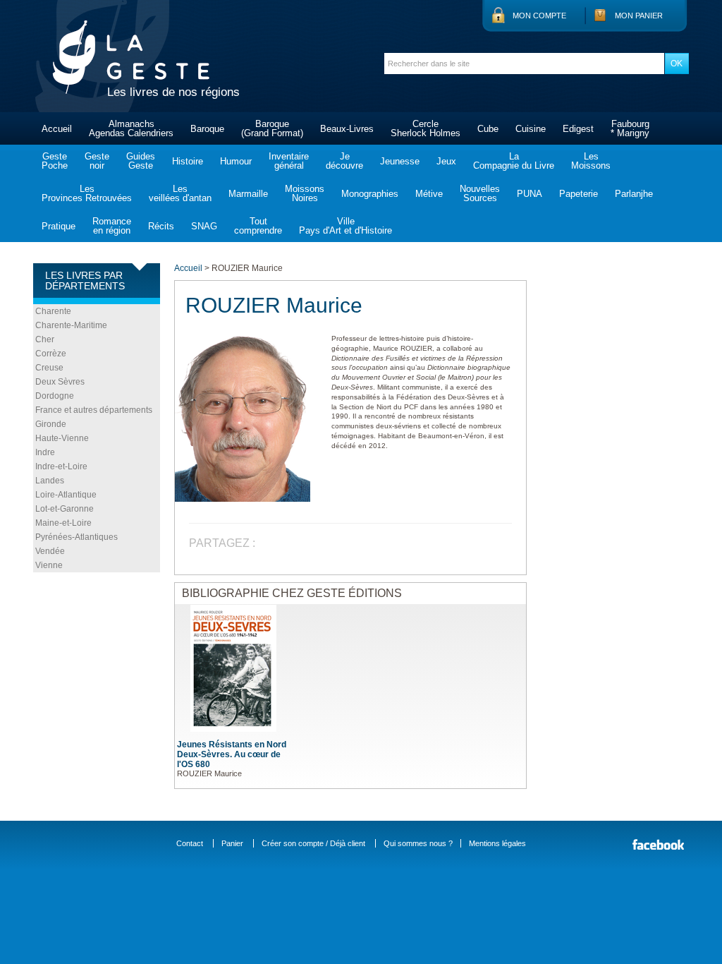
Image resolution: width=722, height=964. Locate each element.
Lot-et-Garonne (64, 509)
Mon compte (539, 15)
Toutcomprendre (258, 226)
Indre (45, 452)
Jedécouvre (344, 161)
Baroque (207, 128)
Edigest (578, 128)
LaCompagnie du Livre (513, 161)
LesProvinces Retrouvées (87, 193)
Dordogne (54, 396)
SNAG (204, 226)
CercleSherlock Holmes (425, 128)
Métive (429, 193)
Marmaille (248, 193)
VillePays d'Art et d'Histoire (345, 226)
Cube (487, 128)
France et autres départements (93, 410)
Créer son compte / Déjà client (313, 843)
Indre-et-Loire (61, 466)
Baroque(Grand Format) (272, 128)
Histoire (187, 161)
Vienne (49, 565)
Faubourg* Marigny (630, 128)
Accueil (57, 128)
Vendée (50, 551)
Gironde (50, 424)
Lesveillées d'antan (180, 193)
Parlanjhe (634, 193)
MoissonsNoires (304, 193)
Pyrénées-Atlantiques (76, 537)
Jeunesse (400, 161)
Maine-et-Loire (63, 523)
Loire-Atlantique (66, 495)
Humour (236, 161)
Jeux (446, 161)
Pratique (58, 226)
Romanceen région (111, 226)
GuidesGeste (140, 161)
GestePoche (55, 161)
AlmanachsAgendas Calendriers (131, 128)
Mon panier (639, 15)
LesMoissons (591, 161)
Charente (53, 311)
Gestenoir (97, 161)
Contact (189, 843)
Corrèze (50, 354)
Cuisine (530, 128)
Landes (49, 481)
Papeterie (578, 193)
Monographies (369, 193)
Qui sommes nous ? (418, 843)
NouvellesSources (480, 193)
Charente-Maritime (71, 325)
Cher (44, 339)
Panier (232, 843)
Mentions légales (497, 843)
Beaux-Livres (347, 128)
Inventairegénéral (289, 161)
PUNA (529, 193)
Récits (161, 226)
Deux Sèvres (60, 382)
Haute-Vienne (62, 438)
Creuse (49, 368)
